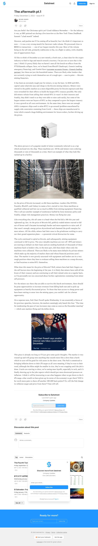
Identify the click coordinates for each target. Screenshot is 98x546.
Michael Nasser (23, 19)
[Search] (70, 3)
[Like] (16, 26)
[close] (67, 462)
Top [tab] (16, 457)
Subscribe (82, 3)
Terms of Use (58, 491)
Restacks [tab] (27, 433)
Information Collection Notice (48, 493)
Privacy (48, 532)
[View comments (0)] (21, 26)
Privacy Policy (63, 493)
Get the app (58, 537)
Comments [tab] (18, 433)
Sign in (92, 3)
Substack (39, 542)
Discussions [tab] (28, 457)
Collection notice (61, 532)
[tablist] (22, 433)
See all (18, 503)
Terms (53, 532)
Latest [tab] (21, 457)
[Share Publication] (74, 3)
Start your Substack (44, 537)
